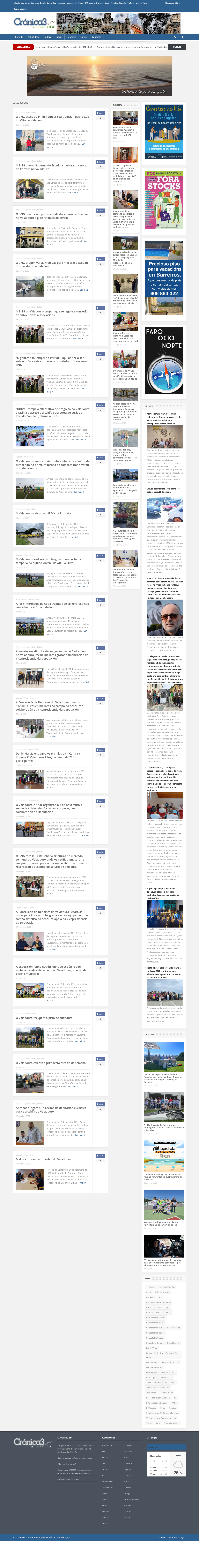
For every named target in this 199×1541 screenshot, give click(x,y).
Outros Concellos (20, 9)
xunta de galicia (171, 1423)
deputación (151, 1362)
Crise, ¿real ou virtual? (66, 1464)
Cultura (84, 37)
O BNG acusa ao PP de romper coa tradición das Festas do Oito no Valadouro (52, 118)
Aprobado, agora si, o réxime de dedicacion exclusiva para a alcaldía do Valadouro (51, 1109)
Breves (59, 37)
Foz (54, 3)
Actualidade (33, 37)
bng (160, 1297)
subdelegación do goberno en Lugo (162, 1413)
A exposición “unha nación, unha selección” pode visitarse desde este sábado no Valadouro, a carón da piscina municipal (51, 970)
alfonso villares (162, 1292)
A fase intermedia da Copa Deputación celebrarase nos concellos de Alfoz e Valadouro (52, 605)
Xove (145, 3)
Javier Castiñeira (153, 1382)
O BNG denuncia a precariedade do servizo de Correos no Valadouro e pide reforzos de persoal (52, 216)
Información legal (177, 1537)
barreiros (150, 1297)
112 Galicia (151, 1287)
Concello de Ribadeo (155, 1333)
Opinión (105, 1493)
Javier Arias (166, 1377)
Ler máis (72, 192)
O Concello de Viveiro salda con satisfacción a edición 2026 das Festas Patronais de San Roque (125, 374)
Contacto (96, 37)
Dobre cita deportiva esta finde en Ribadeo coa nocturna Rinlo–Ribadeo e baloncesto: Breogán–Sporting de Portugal (163, 1078)
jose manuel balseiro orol (157, 1387)
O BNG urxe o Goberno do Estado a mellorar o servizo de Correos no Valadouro (52, 167)
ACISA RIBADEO (167, 1287)
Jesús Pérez (170, 1382)
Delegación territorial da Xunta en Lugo (161, 1355)
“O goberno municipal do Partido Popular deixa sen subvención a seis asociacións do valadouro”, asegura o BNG (52, 361)
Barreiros (35, 3)
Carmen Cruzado (153, 1312)
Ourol (107, 3)
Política (47, 37)
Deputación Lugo (154, 1367)
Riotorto (122, 3)
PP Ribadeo (151, 1408)
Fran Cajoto (151, 1377)
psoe (162, 1408)
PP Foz (174, 1403)
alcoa (148, 1292)
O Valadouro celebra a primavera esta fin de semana (51, 1063)
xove (158, 1423)
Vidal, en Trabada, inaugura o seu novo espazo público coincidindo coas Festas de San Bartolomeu (125, 455)
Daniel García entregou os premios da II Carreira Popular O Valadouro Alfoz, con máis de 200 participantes (48, 757)
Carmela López (162, 1307)
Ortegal (127, 1493)
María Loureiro (166, 1393)
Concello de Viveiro (154, 1338)
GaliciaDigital (63, 1537)
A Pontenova (19, 3)
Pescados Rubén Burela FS (158, 1398)
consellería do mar (154, 1343)
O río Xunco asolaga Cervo (68, 1479)
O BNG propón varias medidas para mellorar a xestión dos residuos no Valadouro (52, 264)
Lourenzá (61, 3)
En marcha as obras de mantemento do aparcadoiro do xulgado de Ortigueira (125, 489)
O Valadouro (90, 3)
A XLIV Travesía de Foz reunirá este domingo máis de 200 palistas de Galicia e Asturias (164, 1128)
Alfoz (27, 3)
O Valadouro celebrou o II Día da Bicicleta (43, 513)
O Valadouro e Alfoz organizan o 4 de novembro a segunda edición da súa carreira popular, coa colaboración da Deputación (49, 808)
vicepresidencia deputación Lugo (161, 1418)
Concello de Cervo (154, 1328)
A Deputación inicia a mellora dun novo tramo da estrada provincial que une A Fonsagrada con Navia (125, 536)
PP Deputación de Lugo (157, 1403)
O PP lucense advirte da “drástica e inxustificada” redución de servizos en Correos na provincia (125, 299)
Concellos (128, 1463)
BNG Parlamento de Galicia (158, 1302)
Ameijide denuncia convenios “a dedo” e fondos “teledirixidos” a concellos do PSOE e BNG (125, 132)
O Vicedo (99, 3)
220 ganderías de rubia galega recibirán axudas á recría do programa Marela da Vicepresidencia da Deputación (125, 259)
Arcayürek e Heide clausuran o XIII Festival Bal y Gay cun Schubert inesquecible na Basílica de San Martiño (75, 1448)
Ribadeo (114, 3)
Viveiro (139, 3)
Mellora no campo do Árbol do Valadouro (43, 1159)
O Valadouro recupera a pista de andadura (44, 1018)
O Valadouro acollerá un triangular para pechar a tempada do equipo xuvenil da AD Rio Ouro (48, 561)
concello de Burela (154, 1322)
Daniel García (173, 1343)
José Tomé (151, 1393)
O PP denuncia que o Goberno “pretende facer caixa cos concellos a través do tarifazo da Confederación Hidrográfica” (125, 576)
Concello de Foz (173, 1328)
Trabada (130, 3)
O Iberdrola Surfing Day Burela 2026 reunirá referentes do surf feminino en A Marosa (163, 1177)
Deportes (71, 37)
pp (175, 1398)
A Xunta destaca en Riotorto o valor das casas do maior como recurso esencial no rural (125, 337)
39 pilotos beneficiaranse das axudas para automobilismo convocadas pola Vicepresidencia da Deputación (163, 1263)
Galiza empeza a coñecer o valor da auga (74, 1458)
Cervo (49, 3)
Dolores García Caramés (157, 1372)
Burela (43, 3)
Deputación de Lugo (170, 1362)
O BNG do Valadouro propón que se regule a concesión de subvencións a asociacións (52, 313)
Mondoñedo (71, 3)
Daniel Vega (151, 1348)
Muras (80, 3)
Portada (19, 37)
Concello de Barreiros (155, 1317)
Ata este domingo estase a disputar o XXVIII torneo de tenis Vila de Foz (162, 1223)
